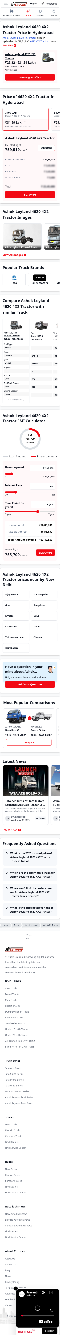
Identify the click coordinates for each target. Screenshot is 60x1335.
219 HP (35, 356)
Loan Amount (16, 525)
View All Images (13, 255)
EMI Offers (46, 147)
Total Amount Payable (22, 540)
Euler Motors (40, 283)
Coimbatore (11, 647)
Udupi (36, 615)
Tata (14, 283)
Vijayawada (11, 594)
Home (5, 925)
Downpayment (14, 467)
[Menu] (7, 4)
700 (7, 379)
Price (28, 15)
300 (7, 386)
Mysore (9, 615)
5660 (7, 394)
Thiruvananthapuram (16, 637)
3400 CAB (11, 112)
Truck (16, 925)
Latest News (10, 830)
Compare (29, 742)
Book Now (49, 1330)
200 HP (8, 355)
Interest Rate (13, 485)
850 (33, 379)
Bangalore (39, 605)
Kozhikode (11, 626)
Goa (7, 605)
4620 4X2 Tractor (11, 15)
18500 (35, 363)
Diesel (8, 347)
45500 (8, 363)
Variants (40, 15)
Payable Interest (17, 531)
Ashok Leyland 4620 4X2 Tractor (19, 37)
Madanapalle (40, 594)
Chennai (37, 637)
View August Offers (30, 77)
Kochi (36, 626)
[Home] (19, 3)
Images (54, 15)
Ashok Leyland (31, 925)
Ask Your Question (30, 684)
